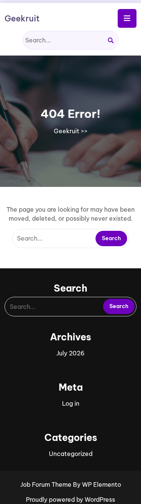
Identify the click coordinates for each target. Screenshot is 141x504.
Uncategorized (70, 453)
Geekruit (22, 18)
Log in (70, 403)
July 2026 (70, 353)
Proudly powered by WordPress (70, 499)
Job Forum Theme (46, 484)
